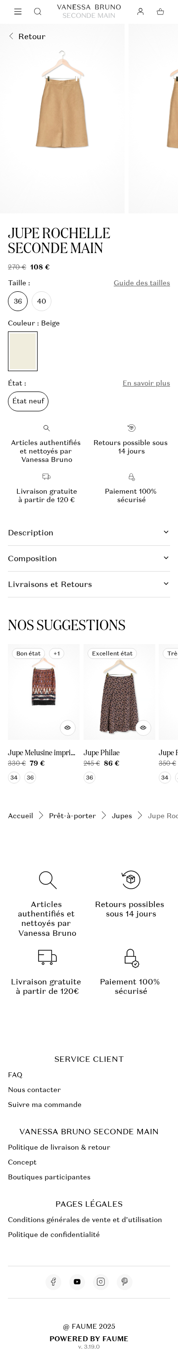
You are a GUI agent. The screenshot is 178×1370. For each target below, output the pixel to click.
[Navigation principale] (18, 12)
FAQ (15, 1074)
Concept (22, 1162)
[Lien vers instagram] (101, 1282)
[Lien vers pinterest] (125, 1282)
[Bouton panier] (160, 12)
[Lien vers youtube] (77, 1282)
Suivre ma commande (45, 1104)
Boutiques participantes (49, 1177)
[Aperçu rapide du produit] (68, 728)
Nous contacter (34, 1089)
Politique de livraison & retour (59, 1147)
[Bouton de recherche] (37, 12)
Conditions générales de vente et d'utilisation (85, 1219)
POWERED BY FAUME (89, 1338)
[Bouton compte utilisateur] (140, 12)
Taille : (19, 283)
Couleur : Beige (34, 323)
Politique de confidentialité (54, 1234)
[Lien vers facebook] (53, 1282)
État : (17, 383)
